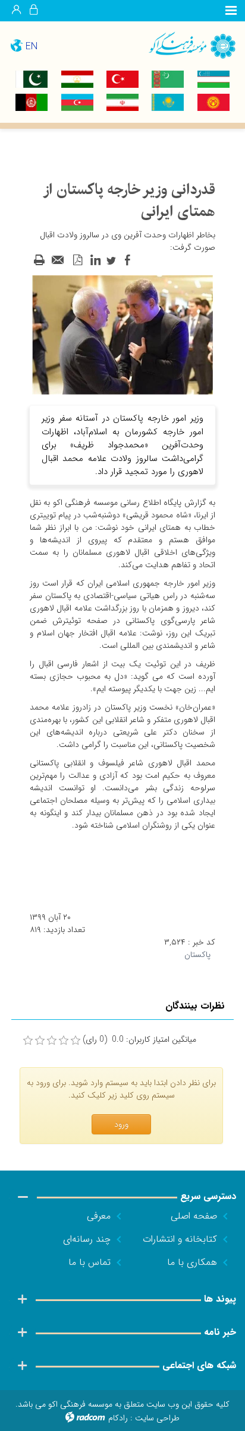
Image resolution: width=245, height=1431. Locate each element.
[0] (28, 1040)
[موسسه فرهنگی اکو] (183, 45)
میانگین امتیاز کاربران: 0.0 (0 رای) (139, 1040)
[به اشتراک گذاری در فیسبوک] (127, 260)
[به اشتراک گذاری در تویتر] (111, 260)
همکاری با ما (192, 1262)
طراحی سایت (157, 1417)
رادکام (118, 1417)
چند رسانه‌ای (87, 1239)
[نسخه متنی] (39, 260)
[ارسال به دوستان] (58, 260)
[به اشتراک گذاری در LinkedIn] (95, 260)
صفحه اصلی (194, 1216)
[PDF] (77, 260)
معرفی (99, 1216)
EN (31, 46)
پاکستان (197, 954)
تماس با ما (89, 1262)
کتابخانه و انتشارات (180, 1239)
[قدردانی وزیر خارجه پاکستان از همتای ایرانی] (122, 334)
